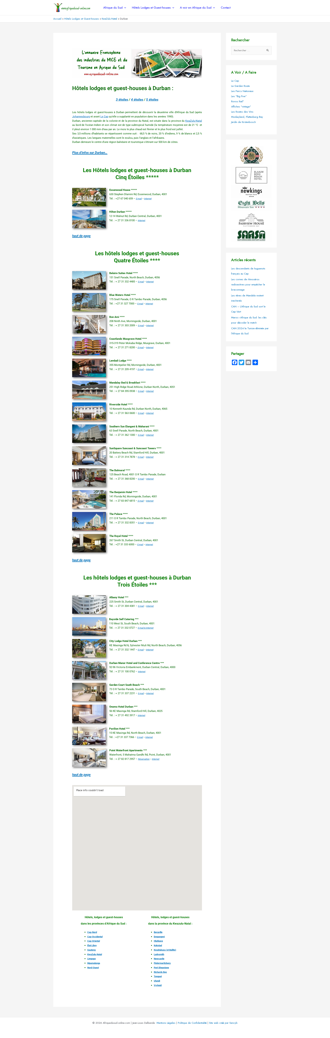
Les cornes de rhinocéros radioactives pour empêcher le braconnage (248, 284)
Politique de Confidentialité (192, 1023)
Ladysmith (159, 954)
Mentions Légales (166, 1023)
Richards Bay (160, 972)
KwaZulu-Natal (193, 120)
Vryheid (158, 985)
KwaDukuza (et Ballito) (165, 950)
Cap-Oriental (93, 941)
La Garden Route (240, 86)
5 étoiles (152, 100)
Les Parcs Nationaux (242, 91)
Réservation (144, 759)
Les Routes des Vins (242, 112)
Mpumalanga (93, 963)
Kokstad (158, 945)
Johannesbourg (81, 116)
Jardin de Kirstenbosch (243, 122)
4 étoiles (137, 100)
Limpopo (91, 958)
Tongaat (158, 976)
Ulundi (157, 981)
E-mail (139, 198)
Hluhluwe (158, 941)
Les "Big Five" (239, 96)
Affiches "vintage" (241, 106)
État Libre (92, 945)
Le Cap (104, 116)
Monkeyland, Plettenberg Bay (247, 117)
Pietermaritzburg (162, 963)
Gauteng (91, 950)
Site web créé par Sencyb (223, 1023)
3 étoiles (122, 100)
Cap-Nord (92, 932)
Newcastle (159, 958)
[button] (124, 8)
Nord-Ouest (93, 967)
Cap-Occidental (95, 936)
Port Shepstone (161, 967)
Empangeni (159, 936)
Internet (148, 198)
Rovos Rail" (237, 101)
